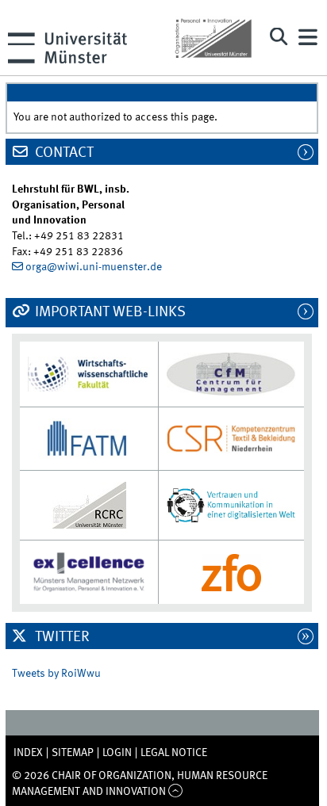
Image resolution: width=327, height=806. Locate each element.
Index (28, 752)
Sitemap (73, 752)
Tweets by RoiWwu (56, 673)
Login (117, 752)
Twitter (61, 637)
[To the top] (175, 791)
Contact (63, 153)
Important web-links (109, 312)
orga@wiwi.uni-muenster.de (93, 267)
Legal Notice (173, 752)
